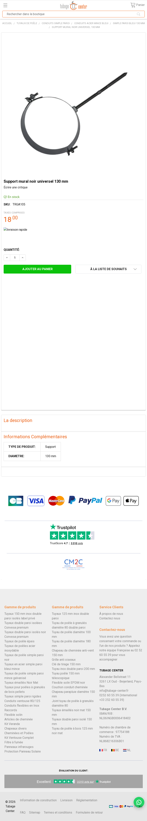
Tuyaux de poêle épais (19, 641)
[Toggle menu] (5, 5)
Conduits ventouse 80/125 (22, 701)
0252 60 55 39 (109, 695)
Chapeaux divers (15, 728)
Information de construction (38, 800)
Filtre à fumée (13, 742)
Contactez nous (109, 618)
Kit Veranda (12, 724)
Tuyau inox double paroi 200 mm (73, 669)
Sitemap (34, 812)
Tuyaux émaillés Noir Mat (21, 682)
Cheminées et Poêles (18, 733)
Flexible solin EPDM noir (68, 682)
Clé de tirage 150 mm (66, 664)
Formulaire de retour (89, 812)
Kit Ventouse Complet (19, 738)
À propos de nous (111, 614)
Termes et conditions (58, 812)
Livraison (66, 800)
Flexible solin (13, 715)
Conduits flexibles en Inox (21, 705)
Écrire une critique (16, 187)
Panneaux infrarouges (18, 747)
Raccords (10, 710)
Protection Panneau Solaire (22, 751)
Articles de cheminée (18, 719)
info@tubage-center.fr (113, 690)
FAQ (22, 812)
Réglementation (86, 800)
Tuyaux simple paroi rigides (22, 696)
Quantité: (12, 250)
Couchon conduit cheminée (70, 687)
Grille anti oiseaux (64, 659)
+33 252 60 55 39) (111, 700)
